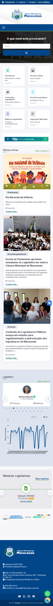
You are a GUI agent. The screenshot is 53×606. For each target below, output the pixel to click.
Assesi (17, 603)
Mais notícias (41, 151)
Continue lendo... (12, 212)
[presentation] (5, 399)
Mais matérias (42, 479)
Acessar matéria (26, 501)
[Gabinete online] (33, 596)
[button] (8, 139)
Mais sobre (42, 381)
